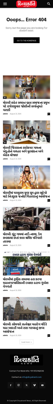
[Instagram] (18, 385)
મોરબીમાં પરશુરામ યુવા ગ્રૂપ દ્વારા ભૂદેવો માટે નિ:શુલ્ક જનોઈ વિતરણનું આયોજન (26, 194)
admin (5, 114)
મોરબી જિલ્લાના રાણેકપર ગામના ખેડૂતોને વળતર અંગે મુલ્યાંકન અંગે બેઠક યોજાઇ (23, 151)
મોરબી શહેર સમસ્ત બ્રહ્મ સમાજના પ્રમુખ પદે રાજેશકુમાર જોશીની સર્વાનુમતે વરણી (26, 106)
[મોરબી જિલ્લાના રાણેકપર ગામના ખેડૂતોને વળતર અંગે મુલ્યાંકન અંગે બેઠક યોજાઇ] (26, 132)
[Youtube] (42, 385)
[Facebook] (11, 385)
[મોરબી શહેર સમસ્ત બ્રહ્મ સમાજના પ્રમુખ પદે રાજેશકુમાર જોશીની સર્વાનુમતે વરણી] (26, 87)
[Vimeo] (34, 385)
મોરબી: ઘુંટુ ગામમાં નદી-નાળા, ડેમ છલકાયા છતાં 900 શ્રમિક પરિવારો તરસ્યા (22, 238)
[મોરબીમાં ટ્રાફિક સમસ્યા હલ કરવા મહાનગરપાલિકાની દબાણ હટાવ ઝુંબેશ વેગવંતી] (26, 263)
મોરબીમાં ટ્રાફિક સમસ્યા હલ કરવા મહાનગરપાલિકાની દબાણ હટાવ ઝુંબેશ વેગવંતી (25, 283)
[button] (5, 4)
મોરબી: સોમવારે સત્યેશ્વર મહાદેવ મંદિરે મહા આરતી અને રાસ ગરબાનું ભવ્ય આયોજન (25, 328)
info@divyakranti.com (32, 376)
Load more (25, 342)
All (5, 97)
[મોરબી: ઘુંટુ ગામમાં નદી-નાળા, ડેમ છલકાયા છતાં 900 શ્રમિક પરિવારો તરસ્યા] (26, 218)
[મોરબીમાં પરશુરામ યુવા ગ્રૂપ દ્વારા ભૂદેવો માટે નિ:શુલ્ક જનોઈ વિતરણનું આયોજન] (26, 177)
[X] (26, 385)
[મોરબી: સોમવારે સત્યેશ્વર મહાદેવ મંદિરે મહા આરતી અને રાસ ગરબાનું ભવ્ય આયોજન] (26, 308)
